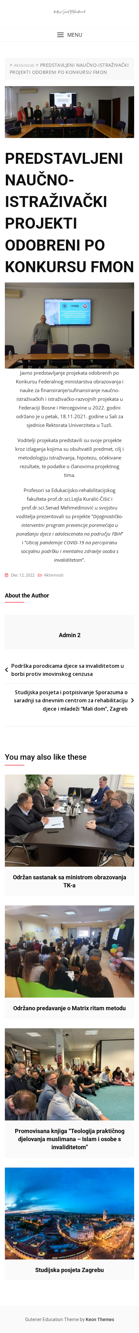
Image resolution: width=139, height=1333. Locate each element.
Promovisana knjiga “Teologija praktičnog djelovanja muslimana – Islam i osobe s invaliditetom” (69, 1139)
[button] (69, 35)
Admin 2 (69, 635)
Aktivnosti (53, 575)
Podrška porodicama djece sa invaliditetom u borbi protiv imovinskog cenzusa (67, 670)
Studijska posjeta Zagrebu (69, 1270)
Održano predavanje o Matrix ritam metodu (69, 1008)
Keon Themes (100, 1319)
